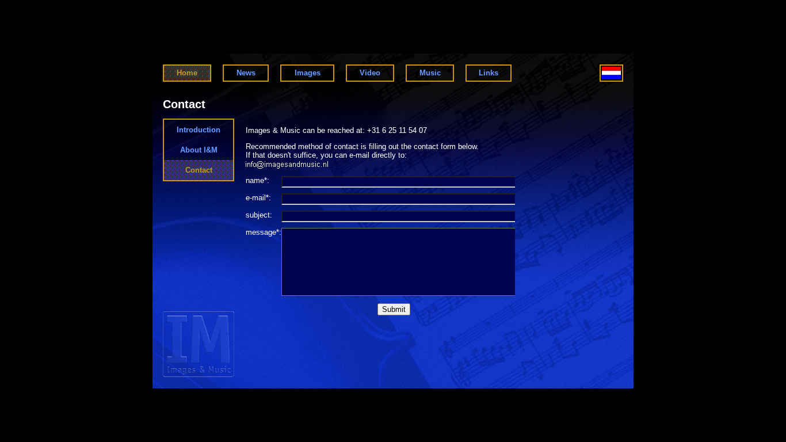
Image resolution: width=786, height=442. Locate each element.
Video (370, 72)
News (245, 72)
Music (430, 72)
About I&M (199, 150)
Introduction (198, 129)
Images (307, 72)
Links (488, 72)
